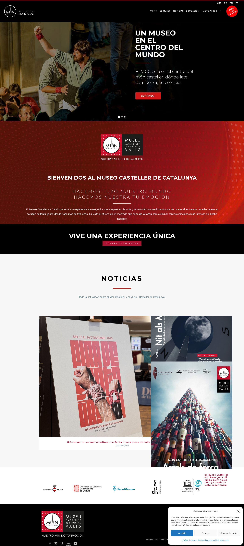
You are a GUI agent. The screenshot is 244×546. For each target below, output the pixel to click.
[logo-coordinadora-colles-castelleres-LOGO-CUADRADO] (156, 481)
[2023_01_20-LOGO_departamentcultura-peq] (88, 486)
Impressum (224, 540)
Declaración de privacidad (208, 540)
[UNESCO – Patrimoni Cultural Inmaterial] (190, 479)
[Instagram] (61, 543)
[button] (238, 511)
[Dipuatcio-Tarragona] (122, 486)
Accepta (182, 533)
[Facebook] (50, 543)
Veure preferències (229, 533)
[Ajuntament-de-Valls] (53, 485)
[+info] (221, 11)
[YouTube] (75, 543)
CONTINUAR (148, 95)
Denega (205, 533)
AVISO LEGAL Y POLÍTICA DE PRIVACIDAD (165, 539)
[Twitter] (56, 543)
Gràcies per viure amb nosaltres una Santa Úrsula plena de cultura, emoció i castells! (122, 442)
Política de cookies (190, 540)
